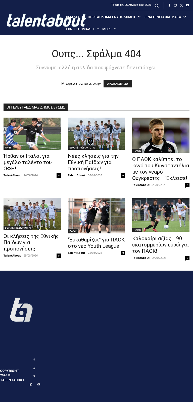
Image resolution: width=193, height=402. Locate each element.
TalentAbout (12, 175)
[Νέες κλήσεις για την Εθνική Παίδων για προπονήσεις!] (96, 134)
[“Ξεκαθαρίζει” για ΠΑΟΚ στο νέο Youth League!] (96, 215)
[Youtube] (187, 6)
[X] (181, 6)
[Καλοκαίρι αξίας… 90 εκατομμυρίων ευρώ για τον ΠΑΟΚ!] (160, 215)
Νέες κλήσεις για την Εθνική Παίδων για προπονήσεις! (93, 162)
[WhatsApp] (30, 384)
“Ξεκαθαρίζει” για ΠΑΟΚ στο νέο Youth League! (96, 243)
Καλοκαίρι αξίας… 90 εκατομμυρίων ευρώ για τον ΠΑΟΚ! (160, 244)
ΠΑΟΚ (137, 151)
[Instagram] (175, 6)
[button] (156, 5)
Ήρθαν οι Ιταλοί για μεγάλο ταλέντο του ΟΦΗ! (28, 162)
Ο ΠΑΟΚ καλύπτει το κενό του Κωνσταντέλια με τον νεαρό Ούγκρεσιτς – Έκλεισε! (160, 168)
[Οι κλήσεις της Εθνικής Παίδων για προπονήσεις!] (32, 214)
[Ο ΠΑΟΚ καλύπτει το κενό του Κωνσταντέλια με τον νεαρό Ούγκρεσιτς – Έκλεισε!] (160, 135)
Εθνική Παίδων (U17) (82, 147)
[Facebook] (169, 6)
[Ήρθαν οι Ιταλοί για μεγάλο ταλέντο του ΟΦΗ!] (32, 134)
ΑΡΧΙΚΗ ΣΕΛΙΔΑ (117, 83)
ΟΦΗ (8, 147)
